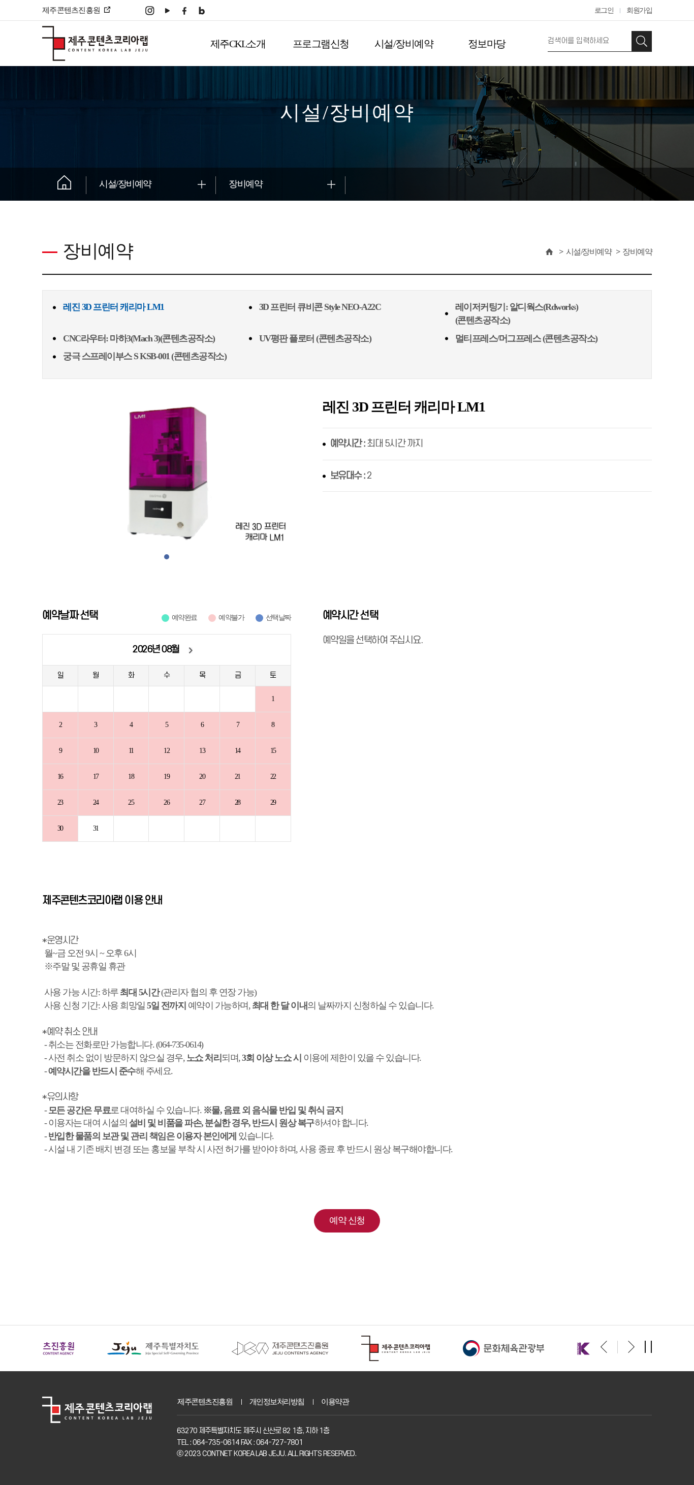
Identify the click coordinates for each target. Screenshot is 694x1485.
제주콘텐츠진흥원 (204, 1402)
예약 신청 (347, 1220)
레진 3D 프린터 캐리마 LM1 (113, 307)
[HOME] (548, 251)
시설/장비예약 (403, 43)
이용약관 (335, 1402)
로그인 (604, 10)
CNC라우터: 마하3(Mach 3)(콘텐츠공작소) (139, 338)
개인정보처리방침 (276, 1402)
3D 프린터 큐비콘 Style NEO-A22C (320, 307)
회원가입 (639, 10)
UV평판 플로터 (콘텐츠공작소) (315, 338)
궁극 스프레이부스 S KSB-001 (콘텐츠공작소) (144, 356)
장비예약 (245, 184)
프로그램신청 (321, 43)
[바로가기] (98, 1347)
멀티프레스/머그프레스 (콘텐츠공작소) (526, 338)
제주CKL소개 (238, 43)
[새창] (150, 10)
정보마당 (487, 43)
